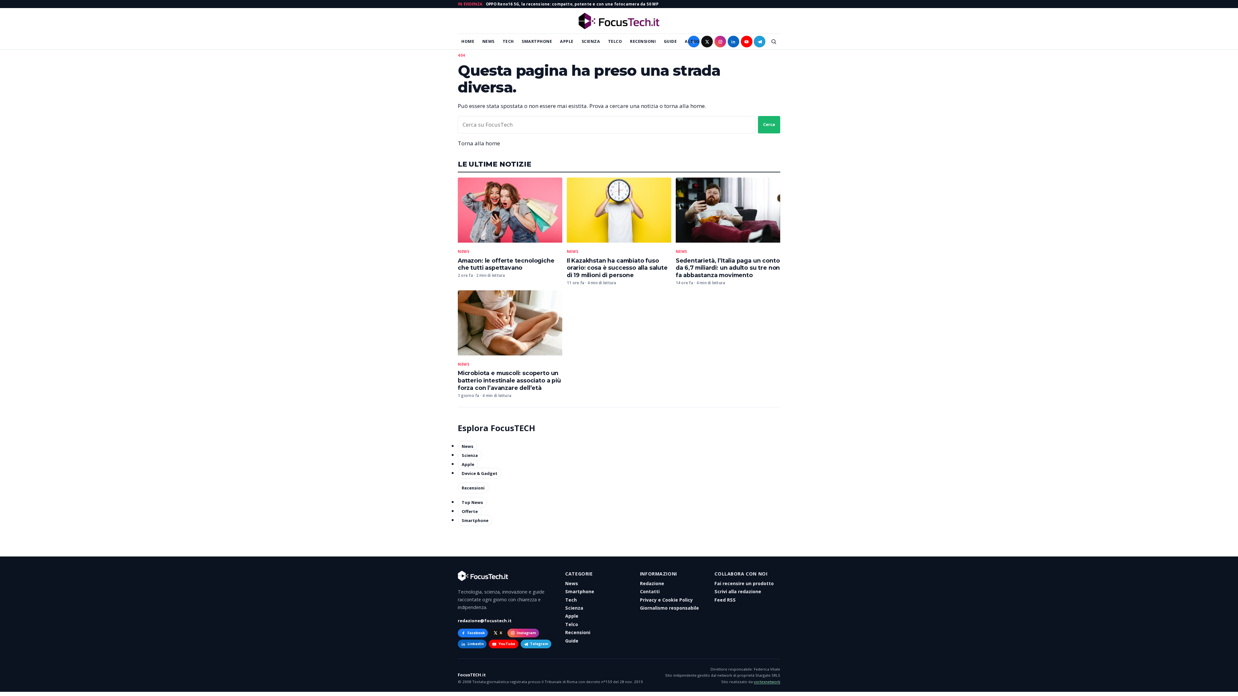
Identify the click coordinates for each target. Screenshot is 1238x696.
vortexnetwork (767, 681)
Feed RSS (725, 600)
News (488, 41)
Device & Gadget (479, 473)
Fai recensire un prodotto (744, 583)
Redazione (652, 583)
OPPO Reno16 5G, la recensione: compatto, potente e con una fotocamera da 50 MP (572, 4)
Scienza (591, 41)
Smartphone (537, 41)
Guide (670, 41)
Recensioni (643, 41)
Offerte (470, 511)
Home (467, 41)
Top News (472, 502)
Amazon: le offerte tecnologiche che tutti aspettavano (506, 264)
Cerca (769, 124)
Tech (508, 41)
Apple (567, 41)
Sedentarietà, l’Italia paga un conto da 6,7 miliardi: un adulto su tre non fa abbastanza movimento (728, 268)
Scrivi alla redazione (737, 591)
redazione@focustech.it (485, 621)
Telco (615, 41)
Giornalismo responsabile (669, 608)
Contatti (650, 591)
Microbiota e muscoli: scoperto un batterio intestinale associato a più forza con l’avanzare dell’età (509, 380)
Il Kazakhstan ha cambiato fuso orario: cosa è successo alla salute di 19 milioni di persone (617, 268)
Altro (692, 41)
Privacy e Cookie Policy (666, 600)
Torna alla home (479, 143)
